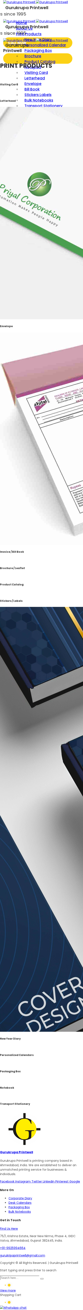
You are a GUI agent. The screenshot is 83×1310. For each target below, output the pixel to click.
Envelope (33, 83)
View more (8, 1290)
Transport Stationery (43, 105)
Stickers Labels (38, 94)
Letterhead (34, 78)
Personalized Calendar (45, 45)
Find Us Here (9, 1229)
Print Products (29, 34)
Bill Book (32, 89)
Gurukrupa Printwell (16, 1152)
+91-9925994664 (13, 1248)
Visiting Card (36, 72)
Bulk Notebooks (38, 100)
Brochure (32, 56)
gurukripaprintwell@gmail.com (22, 1255)
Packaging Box (38, 50)
